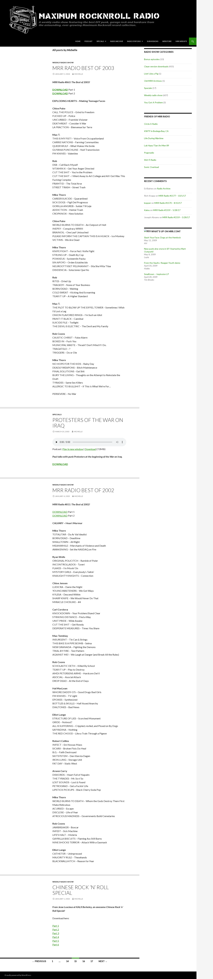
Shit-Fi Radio (150, 160)
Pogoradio (149, 152)
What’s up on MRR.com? (166, 231)
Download (90, 449)
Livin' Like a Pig (151, 73)
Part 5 (55, 940)
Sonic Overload (151, 167)
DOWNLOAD (60, 511)
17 (91, 961)
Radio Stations (134, 41)
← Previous (39, 961)
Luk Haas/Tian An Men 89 (156, 145)
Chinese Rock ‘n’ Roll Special (80, 890)
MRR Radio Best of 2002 (83, 490)
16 (83, 961)
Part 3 (55, 933)
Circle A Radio (151, 124)
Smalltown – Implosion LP (156, 274)
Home (77, 41)
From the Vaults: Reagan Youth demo (162, 262)
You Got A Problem (153, 102)
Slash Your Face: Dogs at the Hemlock (162, 237)
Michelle (78, 74)
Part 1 (55, 925)
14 (67, 961)
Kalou (147, 210)
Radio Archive (116, 41)
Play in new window (72, 449)
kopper (147, 203)
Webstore (167, 41)
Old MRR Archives (153, 80)
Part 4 (55, 936)
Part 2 (55, 929)
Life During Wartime (153, 138)
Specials (100, 41)
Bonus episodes (152, 59)
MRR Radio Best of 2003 (83, 68)
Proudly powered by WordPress (18, 975)
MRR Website (181, 41)
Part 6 (55, 944)
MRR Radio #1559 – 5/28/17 (166, 210)
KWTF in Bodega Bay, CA (156, 131)
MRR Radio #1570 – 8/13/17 (168, 203)
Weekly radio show (63, 62)
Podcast (88, 41)
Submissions (152, 41)
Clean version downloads (156, 66)
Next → (103, 961)
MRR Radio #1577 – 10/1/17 (172, 195)
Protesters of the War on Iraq (87, 423)
